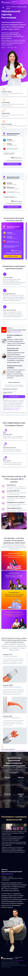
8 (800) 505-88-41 (16, 332)
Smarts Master (20, 960)
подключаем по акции (12, 164)
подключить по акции (12, 256)
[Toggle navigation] (25, 2)
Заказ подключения (14, 396)
